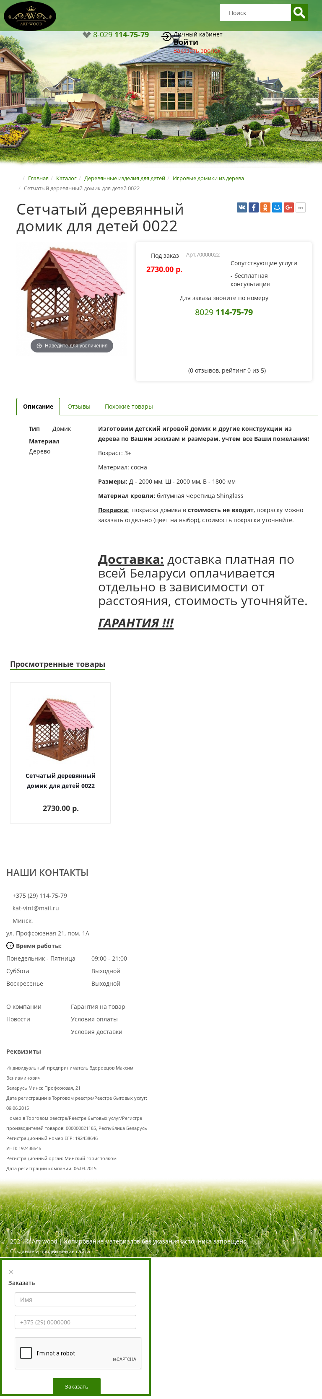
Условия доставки (96, 1032)
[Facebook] (254, 207)
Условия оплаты (94, 1019)
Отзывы (79, 406)
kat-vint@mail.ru (36, 908)
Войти (186, 41)
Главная (38, 178)
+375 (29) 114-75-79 (39, 895)
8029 (224, 311)
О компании (24, 1006)
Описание (38, 406)
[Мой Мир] (277, 207)
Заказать (76, 1386)
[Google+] (289, 207)
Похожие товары (129, 406)
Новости (18, 1019)
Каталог (66, 178)
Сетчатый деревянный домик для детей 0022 (61, 781)
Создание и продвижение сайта (50, 1251)
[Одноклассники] (265, 207)
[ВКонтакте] (242, 207)
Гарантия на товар (98, 1006)
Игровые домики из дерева (208, 178)
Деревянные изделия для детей (124, 178)
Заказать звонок (197, 50)
